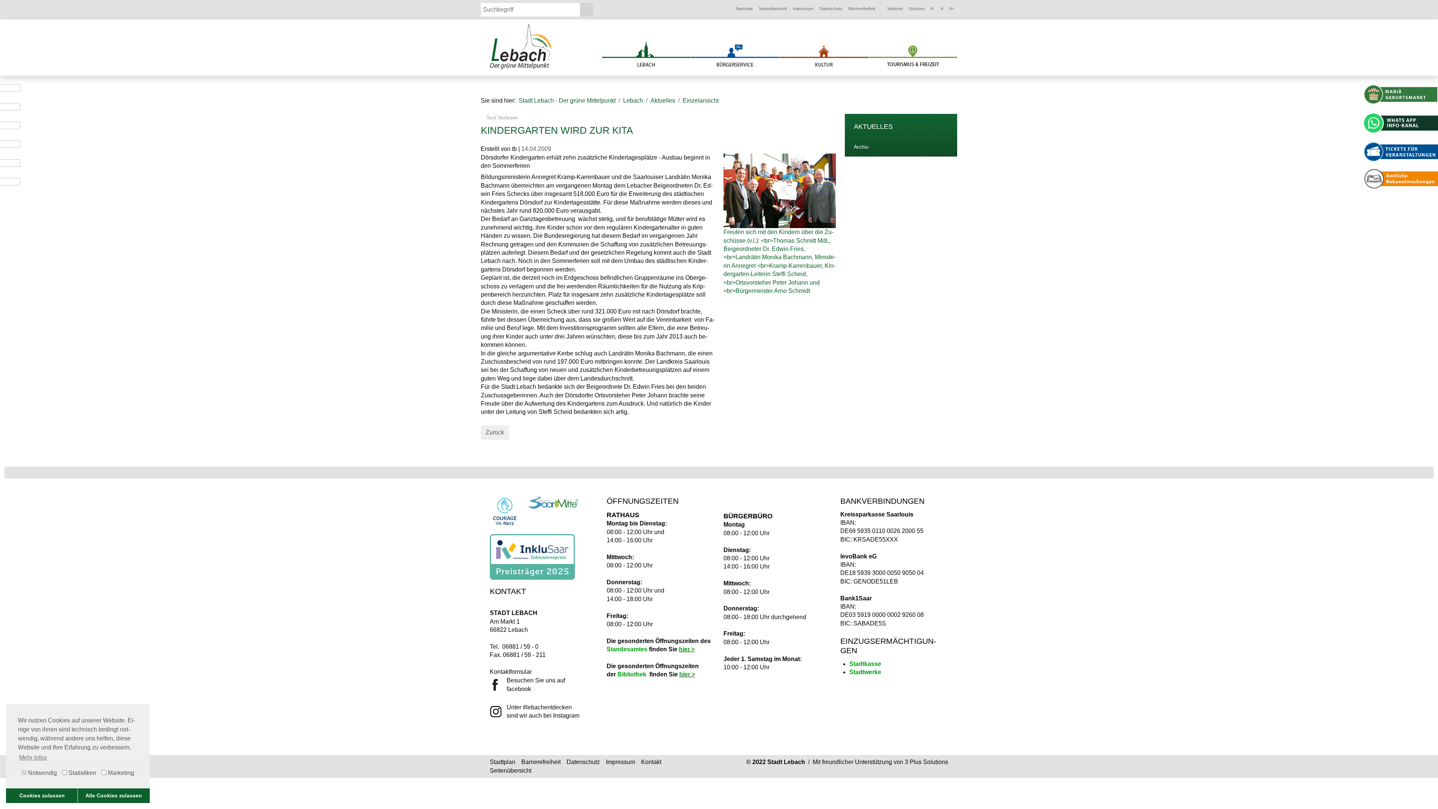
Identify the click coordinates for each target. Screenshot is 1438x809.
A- (933, 8)
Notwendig (42, 773)
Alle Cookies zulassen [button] (113, 796)
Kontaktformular (511, 672)
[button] (744, 9)
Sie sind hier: (498, 100)
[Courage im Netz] (505, 512)
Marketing (120, 773)
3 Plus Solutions (926, 762)
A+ (951, 8)
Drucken (917, 8)
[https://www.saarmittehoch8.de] (553, 503)
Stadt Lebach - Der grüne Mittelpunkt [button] (567, 100)
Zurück (495, 432)
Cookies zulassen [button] (42, 796)
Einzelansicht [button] (701, 100)
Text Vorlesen (501, 118)
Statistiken (81, 773)
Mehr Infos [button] (33, 757)
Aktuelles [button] (662, 100)
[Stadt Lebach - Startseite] (521, 46)
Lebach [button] (633, 100)
